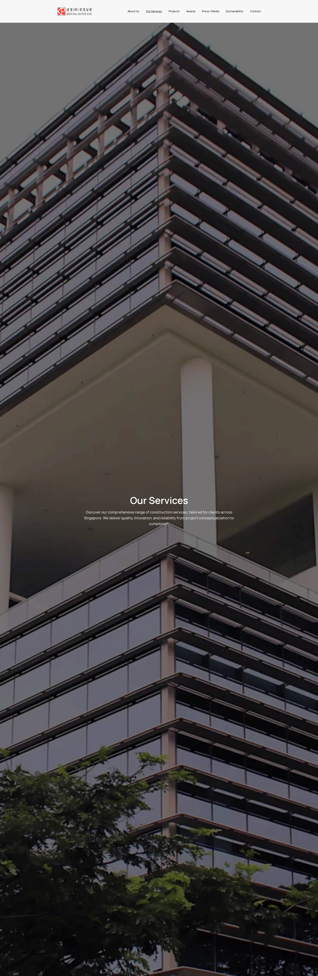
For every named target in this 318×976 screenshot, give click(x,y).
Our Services (154, 11)
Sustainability (234, 11)
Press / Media (210, 11)
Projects (174, 11)
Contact (255, 11)
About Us (133, 11)
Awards (190, 11)
